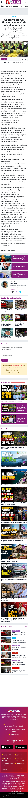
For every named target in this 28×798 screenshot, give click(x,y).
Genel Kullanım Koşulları (15, 777)
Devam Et (12, 289)
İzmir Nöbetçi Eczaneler (6, 754)
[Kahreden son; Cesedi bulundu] (21, 332)
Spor (21, 6)
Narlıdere (11, 790)
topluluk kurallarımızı (16, 365)
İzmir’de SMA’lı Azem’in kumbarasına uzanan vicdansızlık (18, 634)
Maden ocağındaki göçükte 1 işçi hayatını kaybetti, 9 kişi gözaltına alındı (20, 323)
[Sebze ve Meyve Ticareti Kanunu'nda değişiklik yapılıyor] (14, 49)
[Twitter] (13, 292)
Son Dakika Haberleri (6, 768)
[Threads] (22, 740)
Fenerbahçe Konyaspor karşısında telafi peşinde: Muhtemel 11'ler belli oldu (7, 323)
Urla (20, 791)
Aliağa (8, 781)
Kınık (13, 788)
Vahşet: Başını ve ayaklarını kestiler (6, 337)
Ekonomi (9, 6)
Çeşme (23, 783)
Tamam (22, 796)
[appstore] (7, 747)
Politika (15, 6)
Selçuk (8, 791)
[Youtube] (16, 740)
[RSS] (14, 742)
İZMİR (3, 781)
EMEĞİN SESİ (16, 667)
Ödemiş (16, 790)
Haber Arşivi (20, 768)
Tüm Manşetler (20, 763)
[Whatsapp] (25, 740)
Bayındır (18, 781)
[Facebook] (3, 740)
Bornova (15, 783)
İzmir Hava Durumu (18, 754)
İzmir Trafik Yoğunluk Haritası (19, 759)
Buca (19, 783)
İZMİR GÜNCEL (16, 630)
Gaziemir (15, 785)
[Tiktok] (19, 740)
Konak (17, 788)
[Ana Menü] (1, 2)
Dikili (7, 785)
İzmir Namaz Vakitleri (6, 759)
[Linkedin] (19, 292)
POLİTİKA (15, 653)
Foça (10, 785)
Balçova (12, 781)
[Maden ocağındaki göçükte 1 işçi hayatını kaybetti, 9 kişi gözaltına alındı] (21, 317)
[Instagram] (16, 292)
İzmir (2, 6)
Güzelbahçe (21, 785)
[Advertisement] (14, 690)
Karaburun (14, 786)
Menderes (22, 788)
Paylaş (4, 59)
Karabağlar (7, 786)
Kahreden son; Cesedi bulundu (20, 337)
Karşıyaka (20, 786)
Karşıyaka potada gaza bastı (19, 648)
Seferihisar (22, 790)
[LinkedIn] (14, 740)
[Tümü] (26, 626)
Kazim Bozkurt (8, 62)
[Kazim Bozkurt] (4, 284)
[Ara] (25, 2)
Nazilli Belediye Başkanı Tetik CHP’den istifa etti (18, 656)
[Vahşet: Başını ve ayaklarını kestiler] (7, 332)
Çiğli (4, 785)
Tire (12, 791)
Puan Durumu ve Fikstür (7, 764)
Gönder (4, 360)
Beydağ (10, 783)
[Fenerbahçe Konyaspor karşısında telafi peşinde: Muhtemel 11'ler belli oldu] (7, 317)
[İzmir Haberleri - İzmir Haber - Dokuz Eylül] (13, 2)
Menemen (5, 790)
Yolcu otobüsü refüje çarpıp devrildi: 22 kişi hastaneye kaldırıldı (6, 310)
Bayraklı (23, 781)
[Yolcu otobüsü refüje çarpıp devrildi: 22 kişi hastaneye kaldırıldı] (7, 304)
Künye (24, 777)
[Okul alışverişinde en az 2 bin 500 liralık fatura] (21, 304)
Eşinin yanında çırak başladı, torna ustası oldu (18, 671)
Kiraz (10, 788)
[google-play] (20, 747)
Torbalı (16, 791)
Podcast (16, 778)
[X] (6, 740)
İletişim (11, 778)
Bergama (4, 783)
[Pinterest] (8, 740)
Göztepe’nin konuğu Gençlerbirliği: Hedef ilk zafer (18, 664)
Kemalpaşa (5, 788)
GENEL (14, 17)
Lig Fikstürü (5, 777)
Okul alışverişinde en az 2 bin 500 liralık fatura (21, 309)
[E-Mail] (11, 292)
